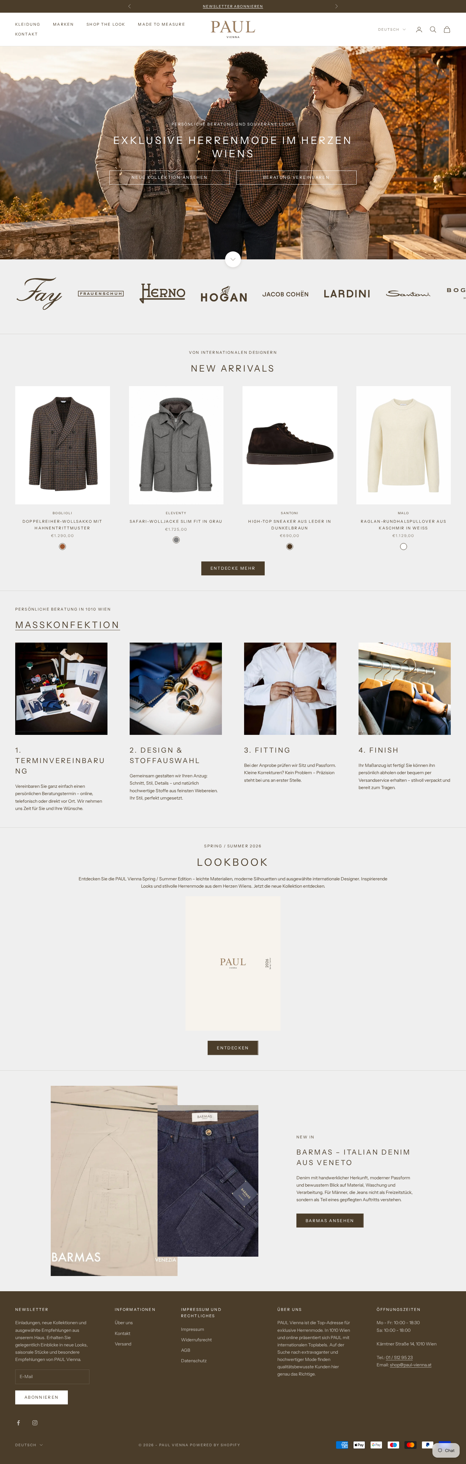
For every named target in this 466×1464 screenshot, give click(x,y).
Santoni (290, 513)
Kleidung (27, 24)
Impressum (192, 1329)
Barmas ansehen (330, 1220)
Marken (63, 24)
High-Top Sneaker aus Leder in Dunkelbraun (289, 524)
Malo (403, 513)
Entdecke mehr (233, 568)
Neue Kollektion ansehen (170, 177)
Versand (123, 1344)
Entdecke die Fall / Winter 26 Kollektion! (233, 6)
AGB (185, 1350)
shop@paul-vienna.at (410, 1365)
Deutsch (388, 29)
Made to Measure (161, 24)
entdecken (233, 1047)
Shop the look (106, 24)
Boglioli (62, 513)
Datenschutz (194, 1361)
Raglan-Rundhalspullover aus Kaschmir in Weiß (403, 524)
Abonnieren (41, 1397)
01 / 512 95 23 (399, 1357)
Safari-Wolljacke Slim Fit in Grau (176, 521)
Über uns (124, 1322)
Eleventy (176, 513)
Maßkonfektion (67, 624)
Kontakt (26, 34)
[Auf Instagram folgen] (35, 1423)
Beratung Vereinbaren (296, 177)
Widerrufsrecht (196, 1340)
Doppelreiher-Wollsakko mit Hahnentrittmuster (62, 524)
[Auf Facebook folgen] (18, 1423)
